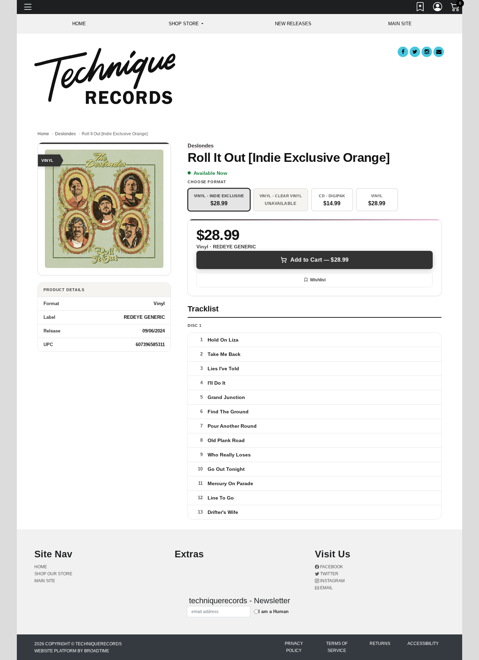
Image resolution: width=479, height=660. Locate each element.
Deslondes (65, 133)
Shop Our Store (53, 573)
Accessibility (423, 643)
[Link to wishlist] (420, 8)
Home (43, 133)
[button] (186, 24)
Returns (380, 643)
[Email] (439, 52)
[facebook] (403, 52)
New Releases (293, 23)
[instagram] (427, 52)
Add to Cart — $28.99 (319, 260)
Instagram (332, 580)
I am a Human (273, 611)
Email (326, 587)
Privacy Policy (294, 647)
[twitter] (415, 52)
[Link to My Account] (438, 8)
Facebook (331, 566)
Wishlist (318, 279)
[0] (455, 8)
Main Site (400, 23)
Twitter (328, 573)
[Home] (104, 75)
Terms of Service (337, 647)
